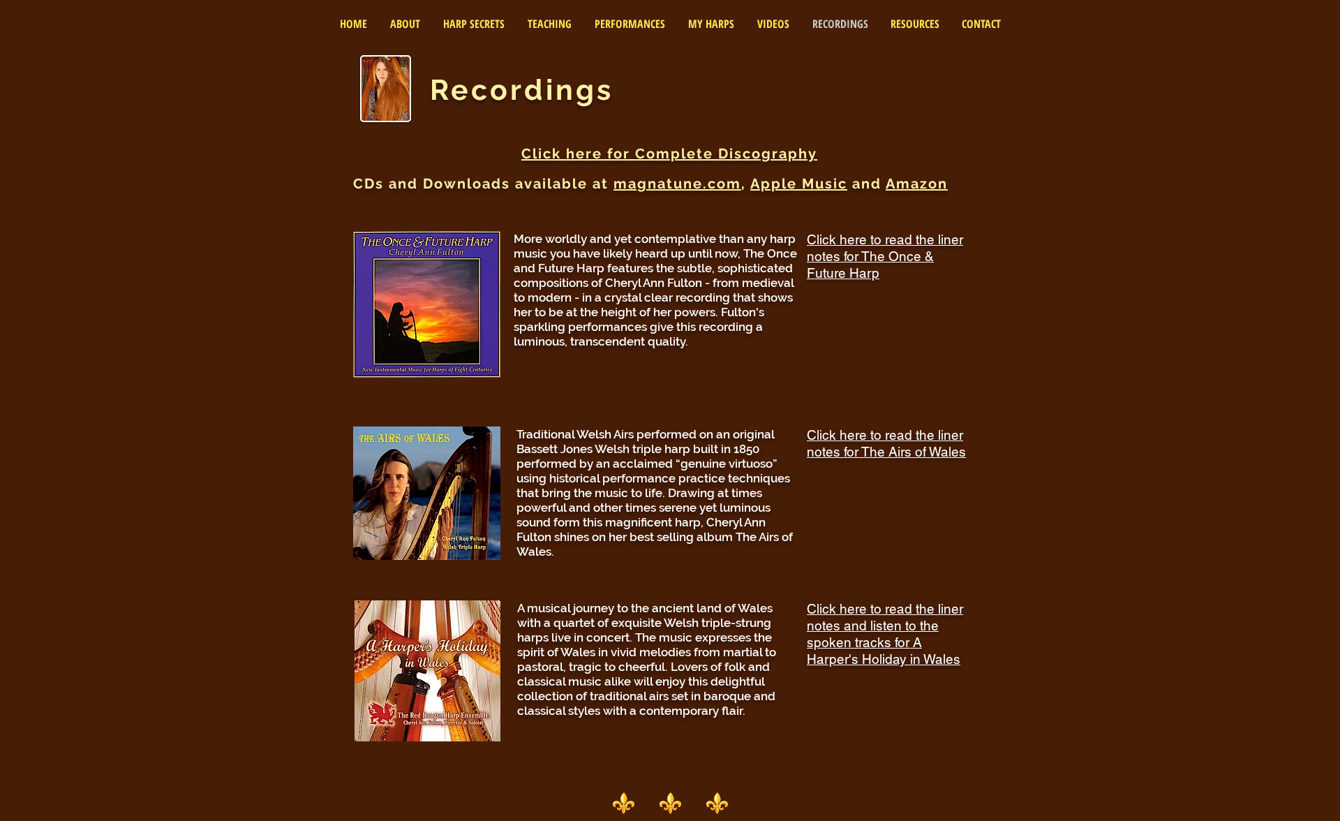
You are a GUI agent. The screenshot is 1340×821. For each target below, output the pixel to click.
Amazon (917, 183)
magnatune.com (677, 183)
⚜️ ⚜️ (693, 803)
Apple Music (798, 183)
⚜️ (634, 803)
